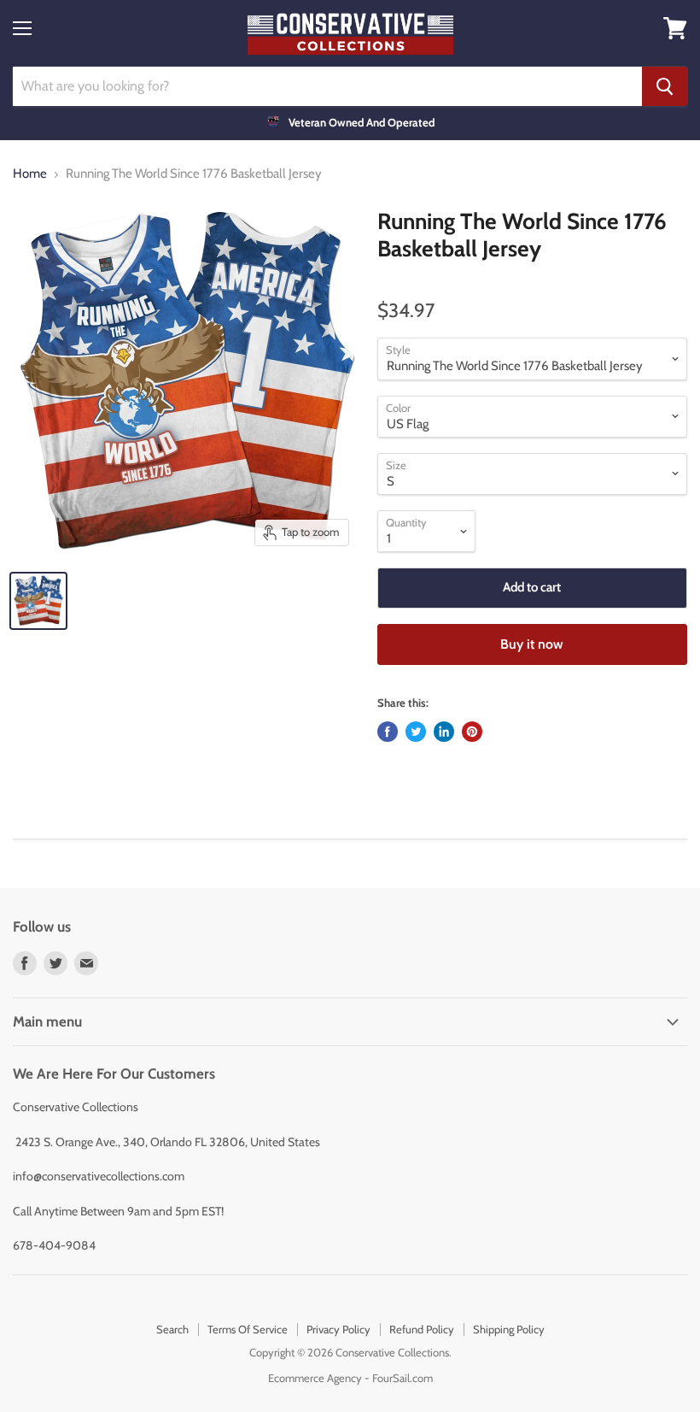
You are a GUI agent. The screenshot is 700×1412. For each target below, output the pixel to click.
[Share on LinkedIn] (444, 731)
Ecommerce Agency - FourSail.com (350, 1378)
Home (30, 174)
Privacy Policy (338, 1329)
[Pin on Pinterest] (472, 731)
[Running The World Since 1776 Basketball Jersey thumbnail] (38, 601)
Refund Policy (421, 1329)
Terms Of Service (247, 1329)
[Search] (664, 86)
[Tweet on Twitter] (415, 731)
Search (172, 1329)
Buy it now (531, 644)
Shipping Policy (509, 1329)
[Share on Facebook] (387, 731)
